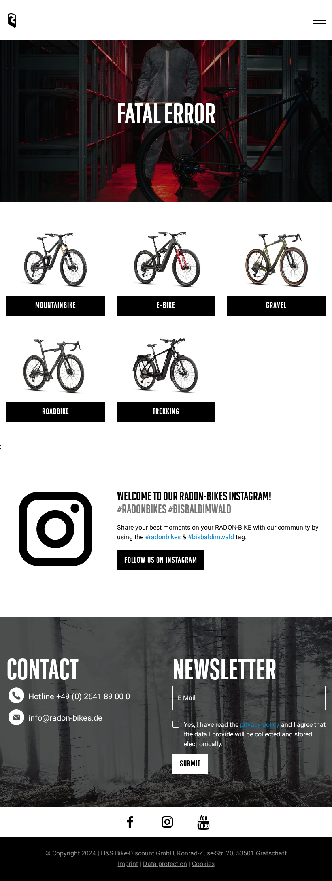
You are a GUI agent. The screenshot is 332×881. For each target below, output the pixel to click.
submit (190, 763)
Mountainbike (55, 305)
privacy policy (259, 724)
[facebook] (130, 822)
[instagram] (167, 822)
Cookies (203, 864)
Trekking (166, 411)
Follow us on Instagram (160, 560)
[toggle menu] (319, 20)
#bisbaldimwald (211, 537)
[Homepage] (12, 20)
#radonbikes (163, 537)
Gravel (276, 305)
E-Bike (166, 305)
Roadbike (55, 411)
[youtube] (203, 822)
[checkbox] (175, 724)
